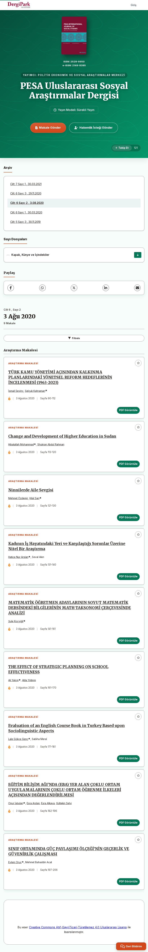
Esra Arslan (33, 803)
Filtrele (76, 338)
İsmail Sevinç (15, 391)
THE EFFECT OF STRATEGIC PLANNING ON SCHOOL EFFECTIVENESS (58, 669)
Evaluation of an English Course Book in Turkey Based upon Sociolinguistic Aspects (66, 728)
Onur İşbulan (15, 803)
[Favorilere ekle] (138, 363)
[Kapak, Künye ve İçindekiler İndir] (137, 255)
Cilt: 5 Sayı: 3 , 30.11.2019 (25, 222)
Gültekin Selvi (64, 803)
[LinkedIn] (106, 288)
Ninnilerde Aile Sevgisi (30, 490)
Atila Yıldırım (29, 680)
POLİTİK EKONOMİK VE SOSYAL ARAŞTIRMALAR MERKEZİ (81, 75)
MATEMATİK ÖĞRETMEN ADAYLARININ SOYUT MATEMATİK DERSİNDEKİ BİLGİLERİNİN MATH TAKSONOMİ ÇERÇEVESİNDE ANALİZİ (69, 607)
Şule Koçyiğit (15, 621)
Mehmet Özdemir (18, 498)
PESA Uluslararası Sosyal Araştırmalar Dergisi (74, 90)
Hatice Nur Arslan (18, 557)
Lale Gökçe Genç (18, 739)
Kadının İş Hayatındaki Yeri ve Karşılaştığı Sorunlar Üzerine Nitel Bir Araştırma (66, 546)
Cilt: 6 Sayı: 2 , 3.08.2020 (27, 203)
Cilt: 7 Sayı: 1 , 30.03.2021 (26, 184)
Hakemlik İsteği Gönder (96, 127)
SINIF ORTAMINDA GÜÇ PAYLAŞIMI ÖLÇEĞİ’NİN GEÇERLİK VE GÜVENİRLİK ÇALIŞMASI (68, 851)
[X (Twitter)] (74, 288)
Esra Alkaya (48, 803)
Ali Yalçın (13, 680)
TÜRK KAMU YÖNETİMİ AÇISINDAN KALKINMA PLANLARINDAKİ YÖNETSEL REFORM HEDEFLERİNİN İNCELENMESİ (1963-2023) (60, 377)
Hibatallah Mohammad (21, 444)
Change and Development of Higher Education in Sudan (62, 436)
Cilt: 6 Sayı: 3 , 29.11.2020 (25, 193)
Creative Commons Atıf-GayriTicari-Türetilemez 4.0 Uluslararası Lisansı (78, 927)
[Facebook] (10, 288)
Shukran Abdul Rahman (50, 444)
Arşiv (8, 168)
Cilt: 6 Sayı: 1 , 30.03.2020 (26, 212)
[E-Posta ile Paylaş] (137, 288)
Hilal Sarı (34, 498)
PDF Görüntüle (128, 410)
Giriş (133, 5)
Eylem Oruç (15, 862)
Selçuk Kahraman (35, 391)
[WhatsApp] (42, 288)
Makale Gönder (50, 127)
